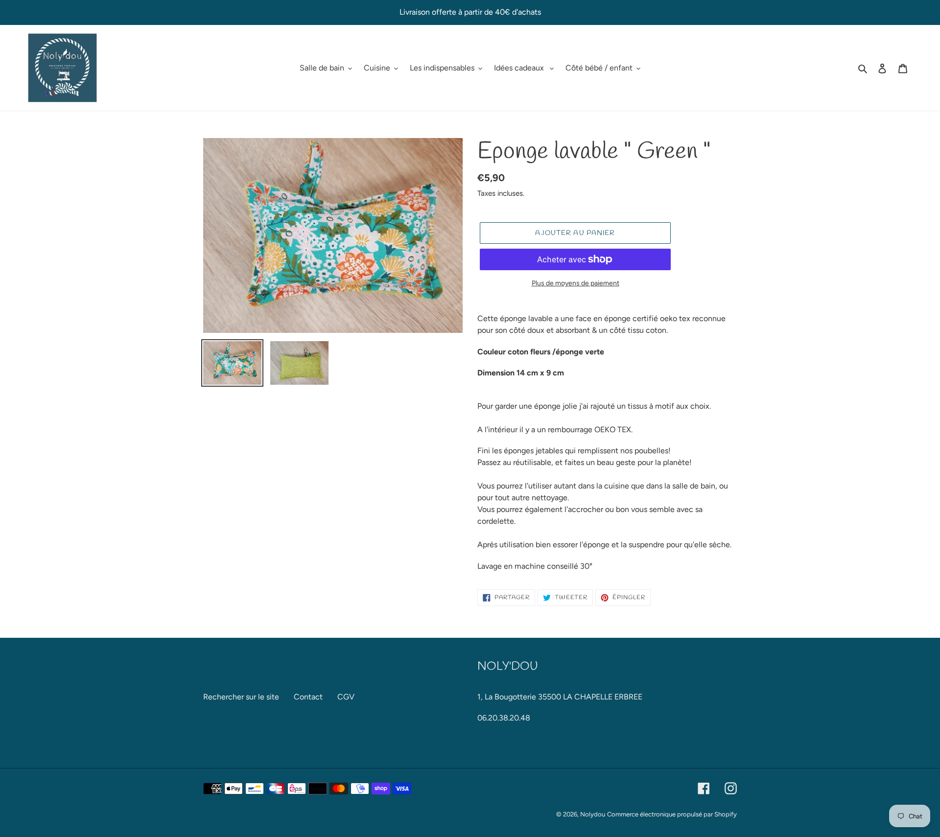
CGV (345, 696)
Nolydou (592, 814)
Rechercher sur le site (241, 696)
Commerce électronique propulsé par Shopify (672, 814)
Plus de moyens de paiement (575, 283)
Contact (308, 696)
